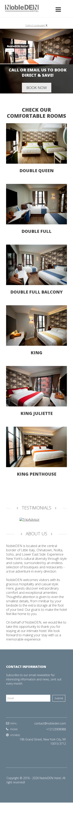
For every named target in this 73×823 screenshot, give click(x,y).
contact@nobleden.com (50, 723)
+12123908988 (56, 729)
